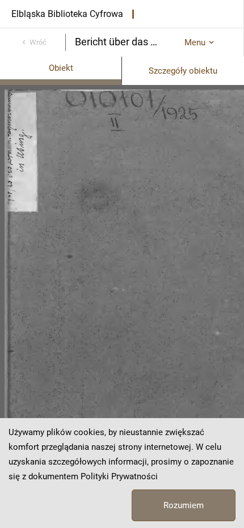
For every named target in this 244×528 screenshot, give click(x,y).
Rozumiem (183, 505)
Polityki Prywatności (119, 476)
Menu (194, 42)
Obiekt (61, 68)
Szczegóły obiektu (183, 71)
